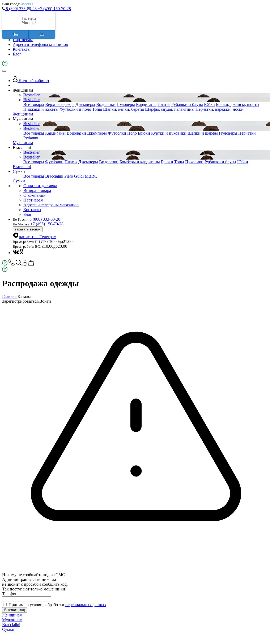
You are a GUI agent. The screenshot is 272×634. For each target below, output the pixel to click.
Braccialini (22, 166)
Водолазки (106, 104)
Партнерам (23, 39)
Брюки (144, 133)
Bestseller (31, 95)
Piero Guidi (74, 176)
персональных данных (85, 604)
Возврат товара (37, 190)
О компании (34, 195)
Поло (132, 133)
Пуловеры (126, 104)
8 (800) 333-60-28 (21, 8)
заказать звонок (27, 229)
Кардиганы (146, 104)
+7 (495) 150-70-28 (54, 8)
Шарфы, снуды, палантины (169, 109)
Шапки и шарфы (203, 133)
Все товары (33, 104)
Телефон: (10, 594)
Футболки (117, 133)
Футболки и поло (75, 109)
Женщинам (23, 114)
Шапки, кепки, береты (123, 109)
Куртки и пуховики (168, 133)
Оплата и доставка (40, 185)
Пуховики (194, 162)
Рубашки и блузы (187, 104)
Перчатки (247, 133)
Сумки (19, 181)
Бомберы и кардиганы (140, 162)
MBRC (91, 176)
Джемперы (85, 104)
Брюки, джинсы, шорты (237, 104)
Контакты (22, 49)
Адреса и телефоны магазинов (40, 44)
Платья (164, 104)
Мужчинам (23, 142)
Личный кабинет (33, 80)
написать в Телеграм (37, 236)
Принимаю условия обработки (57, 604)
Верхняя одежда (59, 104)
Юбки (209, 104)
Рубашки (31, 138)
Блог (17, 54)
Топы (97, 109)
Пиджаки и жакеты (40, 109)
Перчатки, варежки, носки (220, 109)
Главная (10, 296)
